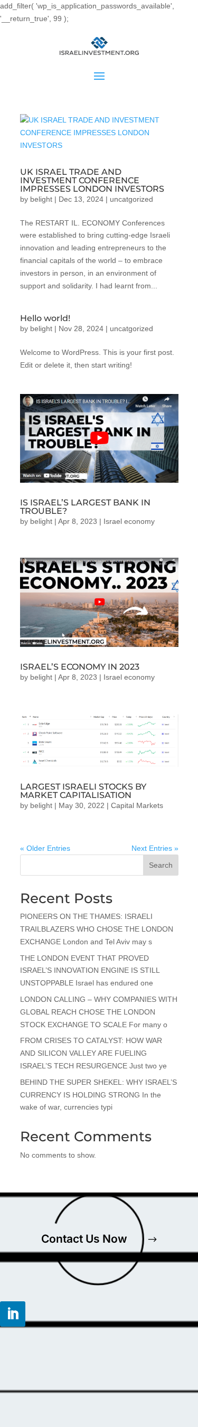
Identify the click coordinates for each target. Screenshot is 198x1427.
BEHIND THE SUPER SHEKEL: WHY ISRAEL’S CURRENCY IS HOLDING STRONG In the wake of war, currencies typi (98, 1095)
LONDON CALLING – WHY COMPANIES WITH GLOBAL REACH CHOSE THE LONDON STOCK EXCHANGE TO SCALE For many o (98, 1012)
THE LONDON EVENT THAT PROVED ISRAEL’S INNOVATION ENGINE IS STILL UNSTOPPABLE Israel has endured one (89, 971)
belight (41, 199)
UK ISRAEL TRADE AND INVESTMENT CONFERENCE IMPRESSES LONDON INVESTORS (92, 180)
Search (161, 865)
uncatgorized (131, 199)
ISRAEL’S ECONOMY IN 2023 (79, 667)
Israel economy (129, 521)
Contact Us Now (84, 1238)
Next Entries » (154, 848)
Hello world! (45, 318)
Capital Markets (137, 805)
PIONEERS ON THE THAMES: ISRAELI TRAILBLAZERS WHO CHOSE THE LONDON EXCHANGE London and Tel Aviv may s (96, 929)
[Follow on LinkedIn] (12, 1314)
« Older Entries (45, 848)
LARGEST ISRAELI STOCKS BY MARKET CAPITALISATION (83, 791)
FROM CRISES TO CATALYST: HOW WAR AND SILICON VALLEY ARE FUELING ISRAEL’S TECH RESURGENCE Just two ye (93, 1053)
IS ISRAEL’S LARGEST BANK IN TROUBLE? (85, 506)
